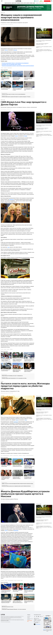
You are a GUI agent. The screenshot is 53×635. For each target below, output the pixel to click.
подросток (20, 455)
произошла (16, 421)
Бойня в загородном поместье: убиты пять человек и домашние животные (44, 36)
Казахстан (2, 580)
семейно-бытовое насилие (29, 455)
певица (2, 349)
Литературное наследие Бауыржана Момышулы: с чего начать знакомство (14, 609)
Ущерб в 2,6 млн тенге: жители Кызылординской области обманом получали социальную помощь (17, 483)
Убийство (11, 455)
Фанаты (15, 580)
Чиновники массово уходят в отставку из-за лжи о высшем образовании (13, 94)
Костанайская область (6, 455)
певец (21, 580)
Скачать (44, 629)
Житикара (24, 455)
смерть (8, 349)
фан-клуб (18, 580)
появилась (11, 199)
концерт (6, 580)
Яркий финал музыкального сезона (7, 606)
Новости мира (39, 118)
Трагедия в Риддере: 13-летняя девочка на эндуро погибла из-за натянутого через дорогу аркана (44, 50)
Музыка (5, 349)
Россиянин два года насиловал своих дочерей (11, 64)
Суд (1, 455)
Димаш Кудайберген (10, 580)
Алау (26, 419)
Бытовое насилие (15, 455)
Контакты (28, 619)
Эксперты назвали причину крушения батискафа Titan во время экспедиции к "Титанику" (16, 96)
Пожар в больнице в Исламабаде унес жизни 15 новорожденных (12, 375)
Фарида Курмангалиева (4, 24)
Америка (11, 349)
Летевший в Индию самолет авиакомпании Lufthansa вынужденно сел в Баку (14, 378)
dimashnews (16, 530)
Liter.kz (17, 419)
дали (8, 247)
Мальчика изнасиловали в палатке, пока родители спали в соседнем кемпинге (18, 65)
